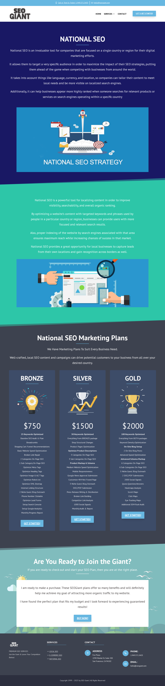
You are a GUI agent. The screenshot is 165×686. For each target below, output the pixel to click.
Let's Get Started (144, 13)
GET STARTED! (32, 523)
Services (108, 14)
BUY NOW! (82, 618)
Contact (122, 14)
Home (98, 14)
